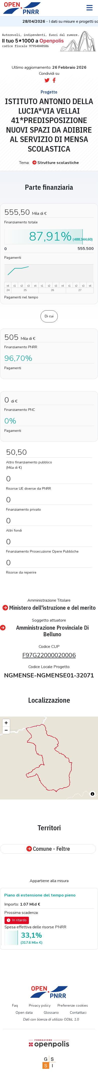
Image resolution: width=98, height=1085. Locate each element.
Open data (24, 1012)
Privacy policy (40, 1005)
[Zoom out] (6, 730)
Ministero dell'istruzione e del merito (52, 607)
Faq (15, 1005)
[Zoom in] (6, 722)
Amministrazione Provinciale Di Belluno (52, 631)
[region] (49, 758)
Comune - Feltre (51, 848)
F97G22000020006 (49, 655)
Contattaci (78, 1012)
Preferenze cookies (73, 1005)
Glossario (51, 1012)
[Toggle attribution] (92, 794)
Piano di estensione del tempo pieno (40, 895)
